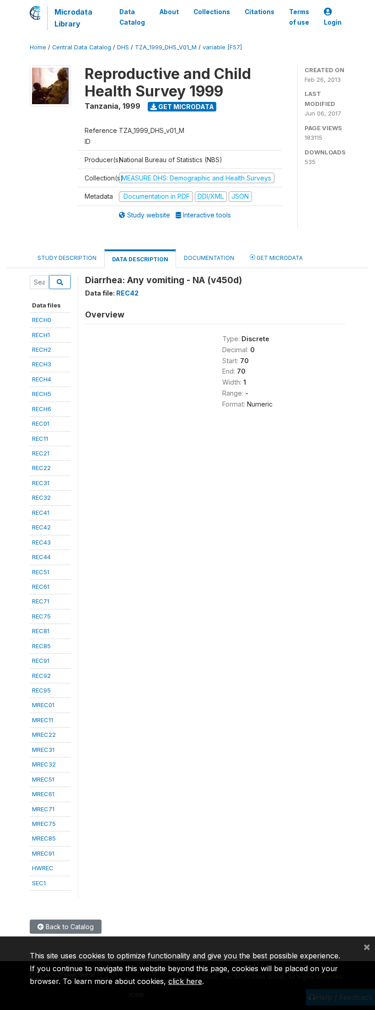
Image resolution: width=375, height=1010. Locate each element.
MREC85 (44, 838)
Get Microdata (185, 107)
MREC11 (42, 720)
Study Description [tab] (67, 257)
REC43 (41, 542)
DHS (123, 47)
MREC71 (43, 809)
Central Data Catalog (81, 47)
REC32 (41, 497)
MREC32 (44, 764)
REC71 (40, 601)
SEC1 (39, 883)
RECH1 (41, 334)
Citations (259, 12)
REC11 (40, 438)
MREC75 (44, 823)
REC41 (40, 512)
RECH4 (41, 379)
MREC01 (43, 705)
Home (38, 47)
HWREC (43, 868)
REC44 (41, 557)
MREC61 (43, 794)
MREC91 (43, 853)
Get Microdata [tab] (279, 257)
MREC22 (44, 734)
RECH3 (41, 364)
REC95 (41, 690)
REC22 (41, 467)
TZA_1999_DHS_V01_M (166, 47)
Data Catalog (132, 17)
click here (185, 981)
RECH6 (41, 408)
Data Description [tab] (140, 259)
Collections (211, 12)
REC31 (40, 482)
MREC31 (43, 749)
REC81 (40, 631)
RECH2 (41, 349)
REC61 (40, 586)
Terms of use (299, 17)
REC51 (40, 572)
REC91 (40, 660)
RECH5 (41, 393)
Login (333, 22)
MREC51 (43, 779)
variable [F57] (222, 47)
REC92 (41, 675)
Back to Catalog (69, 927)
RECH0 (41, 319)
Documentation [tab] (209, 257)
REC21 (40, 453)
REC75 (41, 616)
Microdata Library (73, 17)
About (169, 12)
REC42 (41, 527)
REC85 (41, 646)
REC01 (40, 423)
